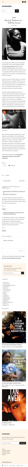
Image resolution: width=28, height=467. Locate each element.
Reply (4, 209)
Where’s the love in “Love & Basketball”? (12, 347)
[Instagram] (23, 2)
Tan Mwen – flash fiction (8, 425)
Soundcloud (20, 154)
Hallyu (4, 293)
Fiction (4, 288)
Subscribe (22, 443)
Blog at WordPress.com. (6, 462)
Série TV (5, 303)
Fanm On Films (10, 66)
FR (3, 292)
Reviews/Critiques (7, 302)
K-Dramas (5, 296)
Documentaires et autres (8, 285)
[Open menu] (3, 2)
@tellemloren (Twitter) (7, 156)
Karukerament (6, 298)
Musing (14, 17)
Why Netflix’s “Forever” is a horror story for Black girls (13, 385)
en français (5, 286)
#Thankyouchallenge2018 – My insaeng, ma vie (13, 212)
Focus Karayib (6, 289)
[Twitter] (25, 2)
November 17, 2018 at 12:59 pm (9, 194)
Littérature (5, 299)
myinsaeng (7, 6)
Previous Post (7, 181)
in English (5, 295)
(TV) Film (5, 282)
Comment (21, 250)
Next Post (21, 181)
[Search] (17, 11)
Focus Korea (5, 290)
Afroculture (5, 283)
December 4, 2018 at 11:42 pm (9, 213)
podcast (7, 175)
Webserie (5, 305)
